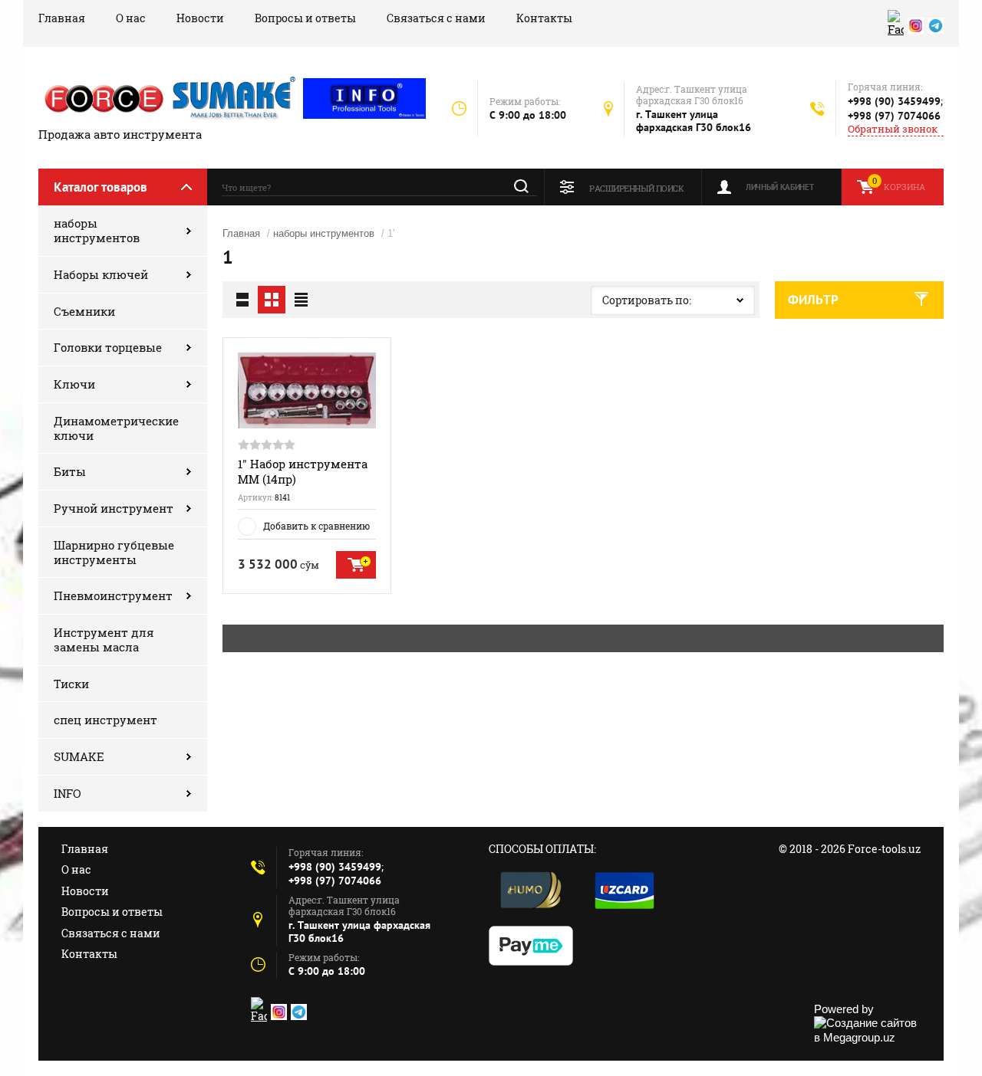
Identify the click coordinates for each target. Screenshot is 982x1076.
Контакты (544, 18)
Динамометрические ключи (116, 428)
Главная (61, 18)
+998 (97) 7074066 (894, 116)
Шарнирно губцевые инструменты (114, 552)
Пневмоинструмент (113, 595)
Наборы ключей (101, 274)
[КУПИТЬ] (356, 565)
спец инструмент (105, 719)
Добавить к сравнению (316, 526)
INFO (67, 793)
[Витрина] (271, 299)
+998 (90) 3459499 (894, 101)
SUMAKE (79, 756)
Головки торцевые (108, 347)
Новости (200, 18)
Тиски (71, 683)
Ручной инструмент (113, 508)
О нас (131, 18)
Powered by (844, 1008)
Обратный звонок (893, 129)
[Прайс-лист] (301, 299)
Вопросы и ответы (305, 18)
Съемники (84, 311)
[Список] (242, 299)
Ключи (74, 384)
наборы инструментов (97, 230)
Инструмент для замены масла (104, 639)
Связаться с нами (436, 18)
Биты (70, 471)
